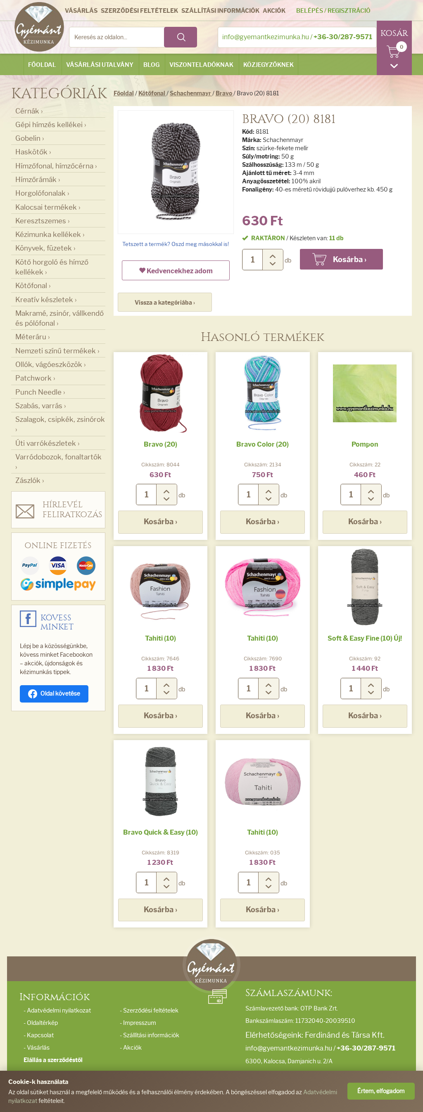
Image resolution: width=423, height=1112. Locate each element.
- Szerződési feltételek (149, 1010)
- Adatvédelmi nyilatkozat (57, 1010)
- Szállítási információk (149, 1035)
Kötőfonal (152, 93)
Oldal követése (60, 693)
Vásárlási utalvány (99, 65)
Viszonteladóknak (201, 65)
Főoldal (42, 65)
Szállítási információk (220, 10)
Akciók (274, 10)
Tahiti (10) (160, 638)
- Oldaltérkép (41, 1023)
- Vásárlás (37, 1047)
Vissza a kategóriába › (165, 302)
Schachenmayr (191, 93)
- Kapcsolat (39, 1035)
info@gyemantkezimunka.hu (265, 37)
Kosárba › (160, 521)
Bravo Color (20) (262, 444)
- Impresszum (138, 1023)
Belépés (309, 10)
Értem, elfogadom (381, 1091)
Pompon (365, 444)
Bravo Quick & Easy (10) (160, 832)
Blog (151, 65)
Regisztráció (349, 10)
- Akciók (131, 1047)
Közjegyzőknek (268, 65)
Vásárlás (81, 10)
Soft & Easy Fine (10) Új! (365, 638)
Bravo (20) (160, 444)
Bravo (224, 93)
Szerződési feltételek (139, 10)
